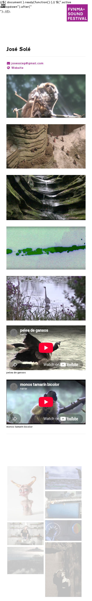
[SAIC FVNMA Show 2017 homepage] (77, 12)
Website (17, 67)
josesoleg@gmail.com (27, 63)
